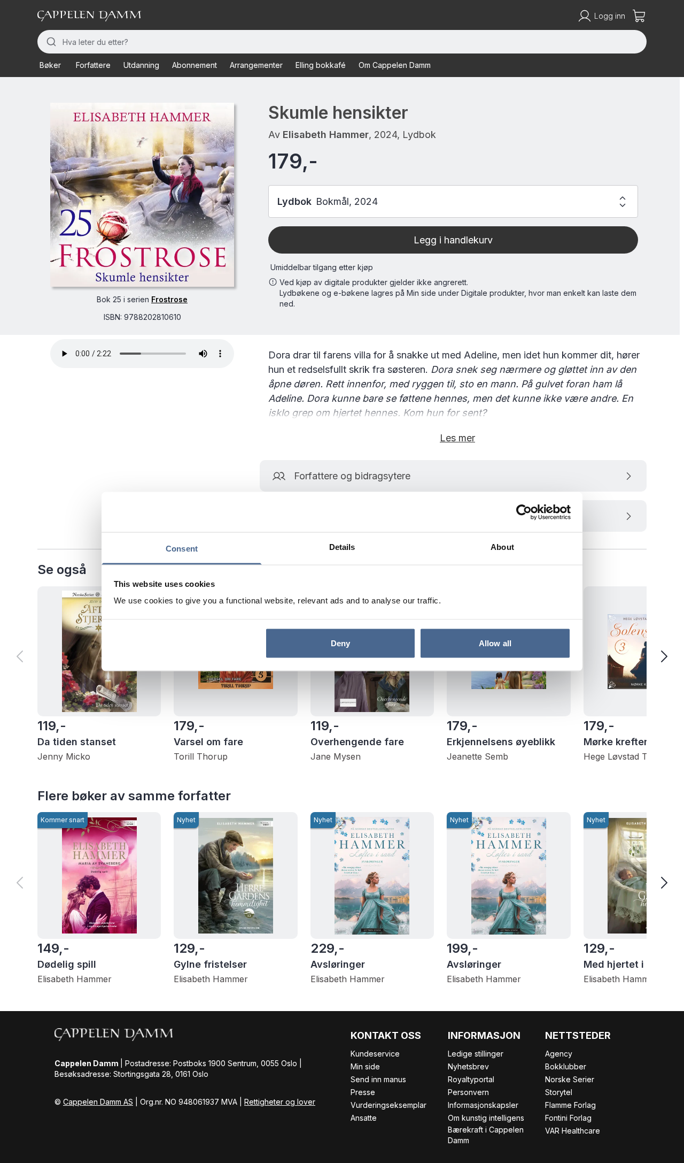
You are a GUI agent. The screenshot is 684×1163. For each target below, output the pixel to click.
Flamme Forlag (570, 1105)
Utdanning (141, 65)
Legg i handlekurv (453, 240)
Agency (558, 1053)
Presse (363, 1092)
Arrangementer (256, 65)
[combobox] (342, 41)
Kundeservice (375, 1053)
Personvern (468, 1092)
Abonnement (194, 65)
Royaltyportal (471, 1079)
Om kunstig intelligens (486, 1117)
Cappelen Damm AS (98, 1101)
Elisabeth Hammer (326, 134)
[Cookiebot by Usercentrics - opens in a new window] (524, 512)
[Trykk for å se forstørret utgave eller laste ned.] (142, 195)
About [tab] (502, 547)
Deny (340, 642)
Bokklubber (565, 1066)
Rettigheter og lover (279, 1101)
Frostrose (169, 299)
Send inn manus (378, 1079)
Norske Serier (569, 1079)
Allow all (495, 642)
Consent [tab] (182, 548)
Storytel (558, 1092)
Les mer (457, 437)
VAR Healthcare (572, 1130)
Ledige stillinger (475, 1053)
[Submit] (50, 41)
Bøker (50, 65)
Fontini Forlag (568, 1117)
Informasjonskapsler (483, 1105)
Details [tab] (342, 547)
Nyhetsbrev (468, 1066)
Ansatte (364, 1117)
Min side (365, 1066)
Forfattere (93, 65)
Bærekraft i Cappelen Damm (486, 1135)
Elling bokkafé (321, 65)
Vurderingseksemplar (388, 1105)
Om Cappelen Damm (395, 65)
